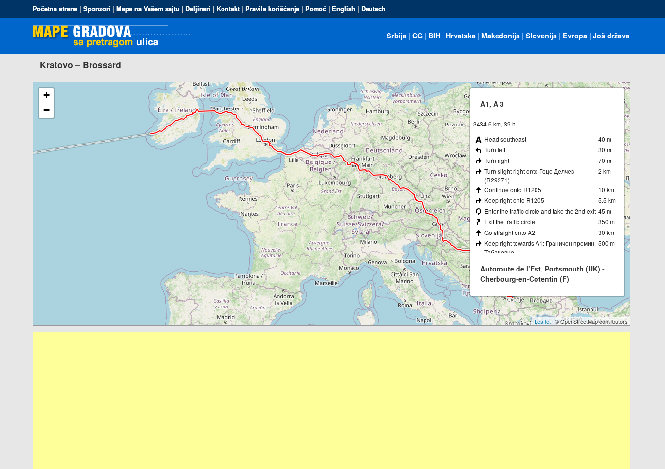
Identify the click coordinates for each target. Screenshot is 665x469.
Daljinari (198, 8)
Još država (611, 35)
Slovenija (541, 35)
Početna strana (55, 8)
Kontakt (228, 8)
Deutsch (373, 8)
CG (417, 35)
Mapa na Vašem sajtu (148, 8)
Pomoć (315, 8)
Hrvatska (461, 35)
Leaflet (543, 321)
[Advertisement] (325, 400)
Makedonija (500, 35)
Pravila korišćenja (272, 8)
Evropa (575, 35)
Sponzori (97, 8)
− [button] (46, 110)
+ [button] (46, 95)
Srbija (396, 35)
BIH (434, 35)
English (343, 8)
